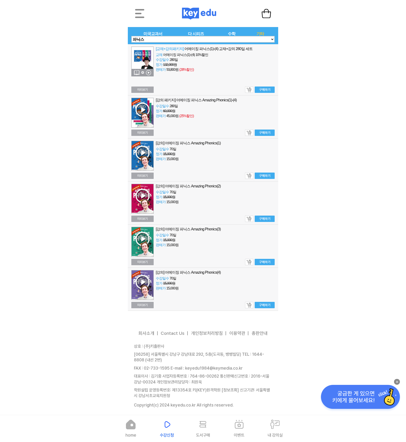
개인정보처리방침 (207, 333)
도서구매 (203, 435)
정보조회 (230, 389)
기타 (260, 34)
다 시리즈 (196, 34)
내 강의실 (275, 435)
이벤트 (239, 435)
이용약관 (237, 333)
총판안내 (260, 333)
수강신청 (167, 435)
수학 (231, 34)
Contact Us (172, 333)
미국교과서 (153, 34)
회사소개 (146, 333)
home (130, 435)
